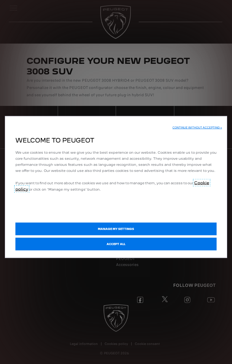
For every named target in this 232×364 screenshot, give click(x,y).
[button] (197, 127)
